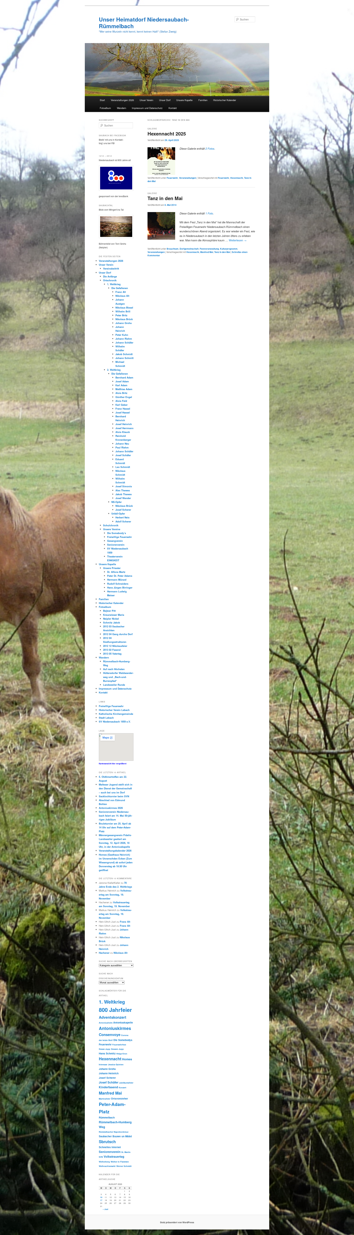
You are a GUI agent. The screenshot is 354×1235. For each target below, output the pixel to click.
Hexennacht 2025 (167, 133)
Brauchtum (172, 248)
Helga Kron (121, 1053)
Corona (124, 1035)
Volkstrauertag (114, 1156)
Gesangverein (115, 540)
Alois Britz (121, 393)
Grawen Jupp (117, 1049)
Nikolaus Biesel (124, 307)
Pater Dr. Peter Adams (119, 575)
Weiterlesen (238, 240)
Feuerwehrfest (119, 1044)
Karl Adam (121, 385)
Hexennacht (236, 177)
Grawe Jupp (104, 1049)
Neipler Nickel (111, 618)
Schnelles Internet (110, 1147)
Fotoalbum (105, 108)
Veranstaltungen (187, 177)
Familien (202, 100)
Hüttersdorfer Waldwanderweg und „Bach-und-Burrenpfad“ (118, 676)
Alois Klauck (122, 432)
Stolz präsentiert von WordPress (177, 1222)
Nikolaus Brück (124, 319)
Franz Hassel (122, 408)
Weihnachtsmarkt (107, 1166)
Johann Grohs (123, 323)
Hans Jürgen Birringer (119, 587)
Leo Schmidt (122, 467)
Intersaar (103, 1064)
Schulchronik (110, 525)
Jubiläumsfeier (126, 1082)
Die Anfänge (110, 276)
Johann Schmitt (124, 358)
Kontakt (173, 108)
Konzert (122, 1087)
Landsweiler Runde (114, 684)
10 (101, 1197)
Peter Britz (121, 315)
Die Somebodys (122, 1040)
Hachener (104, 952)
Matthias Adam (123, 389)
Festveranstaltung (209, 248)
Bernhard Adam (124, 377)
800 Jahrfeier (115, 1010)
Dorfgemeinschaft (189, 248)
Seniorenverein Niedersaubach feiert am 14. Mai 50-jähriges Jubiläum (115, 815)
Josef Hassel (122, 412)
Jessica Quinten (116, 1064)
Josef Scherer (123, 509)
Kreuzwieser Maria (113, 614)
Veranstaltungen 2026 (122, 100)
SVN (101, 1156)
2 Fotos (209, 148)
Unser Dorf (165, 100)
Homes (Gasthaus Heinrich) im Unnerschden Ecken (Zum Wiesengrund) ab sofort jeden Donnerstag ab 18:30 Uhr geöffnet (116, 862)
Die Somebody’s (116, 533)
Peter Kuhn (121, 335)
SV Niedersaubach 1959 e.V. (115, 721)
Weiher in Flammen (120, 1161)
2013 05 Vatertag (112, 653)
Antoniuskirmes (115, 1028)
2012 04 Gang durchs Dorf (118, 634)
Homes (127, 1059)
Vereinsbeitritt (111, 268)
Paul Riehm (122, 447)
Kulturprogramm (228, 248)
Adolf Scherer (123, 521)
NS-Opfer (116, 502)
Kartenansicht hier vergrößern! (112, 763)
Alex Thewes (122, 490)
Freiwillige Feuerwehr (119, 537)
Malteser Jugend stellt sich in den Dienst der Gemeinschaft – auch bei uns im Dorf (115, 788)
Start (102, 100)
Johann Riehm (123, 338)
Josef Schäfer (123, 455)
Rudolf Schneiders (117, 583)
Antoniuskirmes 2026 (111, 808)
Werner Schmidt (124, 1166)
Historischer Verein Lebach (114, 710)
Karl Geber (121, 404)
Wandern (121, 108)
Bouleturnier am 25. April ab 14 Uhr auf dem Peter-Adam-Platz (115, 827)
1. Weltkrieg (114, 284)
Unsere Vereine (111, 529)
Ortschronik (110, 280)
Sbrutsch (107, 1141)
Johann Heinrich (109, 1073)
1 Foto (209, 213)
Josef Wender (123, 498)
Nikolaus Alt (122, 295)
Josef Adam (122, 381)
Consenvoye (109, 1034)
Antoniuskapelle (123, 1022)
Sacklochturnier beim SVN (114, 796)
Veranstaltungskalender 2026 (115, 850)
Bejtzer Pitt (109, 610)
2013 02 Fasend (112, 649)
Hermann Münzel (116, 579)
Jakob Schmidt (124, 354)
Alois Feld (121, 401)
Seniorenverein (115, 544)
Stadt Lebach (106, 717)
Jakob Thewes (123, 494)
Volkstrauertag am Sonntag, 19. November (115, 894)
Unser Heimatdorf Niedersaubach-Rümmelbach (144, 22)
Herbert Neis (122, 517)
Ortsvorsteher (119, 1098)
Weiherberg (104, 1161)
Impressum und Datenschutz (147, 108)
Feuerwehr (172, 177)
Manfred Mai (206, 252)
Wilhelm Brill (122, 311)
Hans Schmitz (107, 1053)
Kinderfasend (108, 1087)
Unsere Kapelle (184, 100)
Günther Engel (123, 397)
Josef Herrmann (124, 428)
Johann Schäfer (124, 342)
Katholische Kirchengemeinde (116, 714)
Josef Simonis (123, 486)
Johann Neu (122, 443)
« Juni (105, 1209)
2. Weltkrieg (114, 369)
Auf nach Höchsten (114, 669)
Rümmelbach (107, 1117)
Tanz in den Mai (165, 198)
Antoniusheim (105, 1022)
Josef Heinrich (123, 424)
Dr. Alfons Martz (116, 572)
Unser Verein (146, 100)
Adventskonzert (112, 1017)
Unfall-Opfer (118, 513)
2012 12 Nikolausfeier (115, 646)
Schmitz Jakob (111, 622)
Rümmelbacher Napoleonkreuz (113, 1131)
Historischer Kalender (224, 100)
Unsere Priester (112, 568)
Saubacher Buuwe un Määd (115, 1136)
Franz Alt (120, 292)
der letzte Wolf (106, 1040)
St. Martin (126, 1152)
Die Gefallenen (119, 288)
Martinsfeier (104, 1098)
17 (101, 1200)
